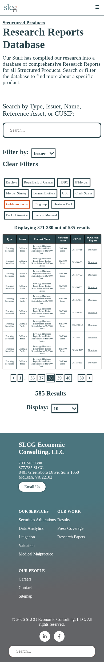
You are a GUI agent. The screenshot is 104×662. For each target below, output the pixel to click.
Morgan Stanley (16, 193)
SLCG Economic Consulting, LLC (42, 448)
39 (59, 378)
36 (32, 378)
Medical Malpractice (36, 554)
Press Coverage (70, 528)
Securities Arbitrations (37, 520)
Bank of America (16, 215)
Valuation (27, 545)
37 (41, 378)
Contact (25, 587)
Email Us (32, 486)
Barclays (11, 182)
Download (92, 250)
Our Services (34, 511)
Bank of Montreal (45, 215)
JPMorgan (81, 182)
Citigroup (41, 204)
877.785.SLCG (31, 467)
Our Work (69, 511)
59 (81, 378)
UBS (65, 193)
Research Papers (71, 537)
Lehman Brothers (44, 193)
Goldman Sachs (17, 204)
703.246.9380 (30, 463)
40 (68, 378)
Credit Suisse (83, 193)
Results (63, 520)
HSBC (63, 182)
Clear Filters (20, 163)
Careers (25, 579)
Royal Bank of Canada (38, 182)
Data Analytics (31, 528)
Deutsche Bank (63, 204)
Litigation (27, 537)
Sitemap (25, 596)
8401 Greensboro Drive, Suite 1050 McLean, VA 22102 (49, 474)
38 (50, 378)
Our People (32, 571)
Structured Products (24, 22)
